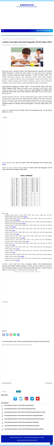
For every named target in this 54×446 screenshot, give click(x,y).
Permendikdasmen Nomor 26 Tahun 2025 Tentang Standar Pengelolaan (21, 422)
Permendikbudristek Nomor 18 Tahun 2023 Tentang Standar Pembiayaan (21, 425)
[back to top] (51, 443)
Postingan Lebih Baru (6, 383)
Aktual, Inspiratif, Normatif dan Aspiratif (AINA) (27, 440)
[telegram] (18, 334)
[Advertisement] (27, 19)
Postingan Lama (48, 383)
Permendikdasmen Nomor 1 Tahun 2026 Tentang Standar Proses (19, 408)
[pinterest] (10, 334)
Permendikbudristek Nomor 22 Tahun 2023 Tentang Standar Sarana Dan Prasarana (24, 418)
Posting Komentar (22, 45)
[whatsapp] (14, 334)
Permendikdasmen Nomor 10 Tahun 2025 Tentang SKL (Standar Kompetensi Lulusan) (24, 412)
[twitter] (7, 334)
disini (4, 164)
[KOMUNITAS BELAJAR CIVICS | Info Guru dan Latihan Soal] (27, 5)
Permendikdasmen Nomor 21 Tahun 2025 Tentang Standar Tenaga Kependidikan (23, 415)
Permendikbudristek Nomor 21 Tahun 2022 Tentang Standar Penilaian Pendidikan (24, 429)
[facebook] (3, 334)
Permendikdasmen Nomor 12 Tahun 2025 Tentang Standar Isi (19, 405)
